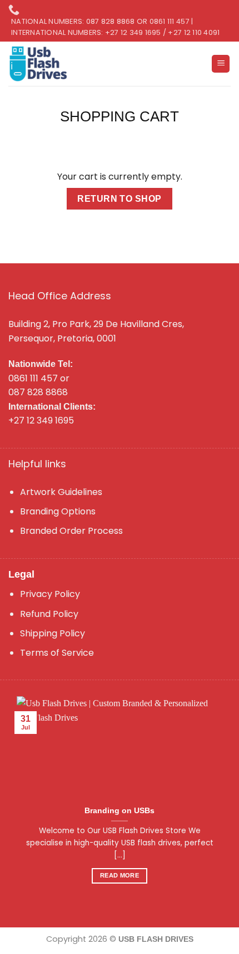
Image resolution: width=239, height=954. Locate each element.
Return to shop (119, 198)
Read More (119, 875)
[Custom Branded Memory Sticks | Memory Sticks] (39, 64)
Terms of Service (57, 652)
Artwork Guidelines (61, 492)
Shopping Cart (119, 116)
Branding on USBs (119, 811)
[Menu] (221, 64)
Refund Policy (49, 614)
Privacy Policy (50, 594)
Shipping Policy (52, 633)
